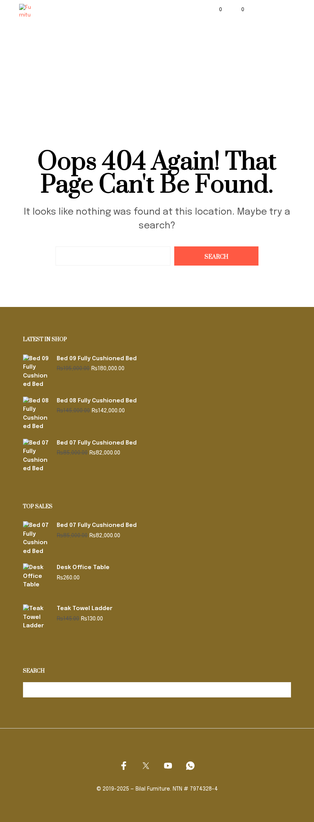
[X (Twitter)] (145, 765)
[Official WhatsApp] (190, 765)
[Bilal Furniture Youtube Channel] (168, 765)
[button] (215, 10)
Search (283, 689)
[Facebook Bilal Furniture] (123, 765)
